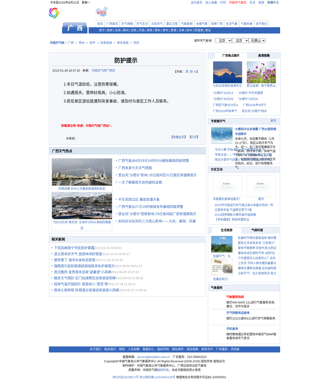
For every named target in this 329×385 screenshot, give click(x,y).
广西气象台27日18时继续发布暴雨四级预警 (150, 207)
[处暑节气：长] (222, 244)
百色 (134, 30)
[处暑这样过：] (222, 267)
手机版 (235, 349)
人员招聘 (133, 349)
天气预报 (127, 24)
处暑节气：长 (221, 256)
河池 (142, 30)
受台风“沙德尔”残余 (254, 111)
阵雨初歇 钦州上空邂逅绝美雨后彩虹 (82, 188)
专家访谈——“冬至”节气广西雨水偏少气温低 (243, 154)
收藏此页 (178, 137)
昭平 (92, 43)
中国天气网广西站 (103, 70)
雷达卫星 (172, 24)
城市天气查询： (204, 40)
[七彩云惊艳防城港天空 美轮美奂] (227, 82)
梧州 (157, 30)
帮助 (122, 349)
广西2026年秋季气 (225, 111)
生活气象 (231, 24)
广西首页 (112, 24)
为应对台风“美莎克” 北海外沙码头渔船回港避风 (82, 225)
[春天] (261, 196)
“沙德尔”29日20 (248, 99)
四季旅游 (106, 43)
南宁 (102, 30)
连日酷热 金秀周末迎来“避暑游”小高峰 (82, 272)
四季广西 (217, 24)
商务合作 (207, 349)
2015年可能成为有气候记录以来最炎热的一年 (244, 205)
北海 (118, 30)
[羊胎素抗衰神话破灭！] (227, 196)
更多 (273, 120)
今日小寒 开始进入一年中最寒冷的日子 (240, 149)
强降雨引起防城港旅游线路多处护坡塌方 (84, 266)
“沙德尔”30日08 (223, 99)
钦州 (189, 30)
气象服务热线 (235, 297)
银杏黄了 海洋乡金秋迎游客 (74, 260)
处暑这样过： (221, 279)
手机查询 (232, 329)
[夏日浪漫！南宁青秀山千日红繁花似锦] (261, 82)
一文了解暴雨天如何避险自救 (140, 182)
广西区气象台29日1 (225, 105)
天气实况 (142, 24)
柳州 (126, 30)
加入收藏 (211, 2)
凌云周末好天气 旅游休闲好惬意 (78, 254)
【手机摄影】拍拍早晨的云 (232, 219)
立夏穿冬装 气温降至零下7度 (233, 210)
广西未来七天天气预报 (135, 168)
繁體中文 (273, 2)
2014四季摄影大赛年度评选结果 (235, 214)
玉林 (181, 30)
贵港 (173, 30)
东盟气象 (202, 24)
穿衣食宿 (123, 43)
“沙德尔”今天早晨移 (250, 93)
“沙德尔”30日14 (223, 93)
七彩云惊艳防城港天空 (227, 86)
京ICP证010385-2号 (125, 377)
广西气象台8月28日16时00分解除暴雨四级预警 (153, 160)
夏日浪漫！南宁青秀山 (261, 86)
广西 (71, 43)
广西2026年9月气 (254, 105)
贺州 (165, 30)
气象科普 (246, 24)
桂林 (110, 30)
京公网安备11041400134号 (157, 377)
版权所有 (163, 370)
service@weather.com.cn (153, 357)
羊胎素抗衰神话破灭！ (227, 199)
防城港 (198, 30)
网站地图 (192, 349)
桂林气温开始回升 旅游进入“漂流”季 (81, 284)
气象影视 (187, 24)
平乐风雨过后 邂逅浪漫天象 (139, 199)
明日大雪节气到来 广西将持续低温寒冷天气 (242, 160)
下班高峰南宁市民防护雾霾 (74, 248)
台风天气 (157, 24)
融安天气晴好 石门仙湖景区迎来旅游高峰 (85, 278)
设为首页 (196, 2)
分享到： (72, 138)
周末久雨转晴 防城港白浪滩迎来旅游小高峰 (86, 290)
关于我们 (261, 24)
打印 (223, 2)
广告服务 (222, 349)
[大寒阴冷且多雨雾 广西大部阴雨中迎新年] (222, 142)
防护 (136, 43)
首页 (100, 24)
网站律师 (178, 349)
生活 (252, 2)
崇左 (208, 30)
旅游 (261, 2)
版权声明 (163, 349)
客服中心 (148, 349)
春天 (261, 199)
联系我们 (110, 349)
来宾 (149, 30)
